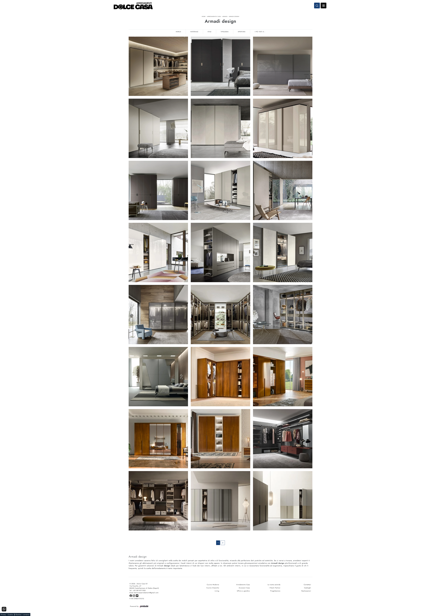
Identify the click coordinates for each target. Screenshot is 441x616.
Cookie (10, 614)
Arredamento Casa (214, 16)
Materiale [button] (194, 32)
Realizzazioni (306, 591)
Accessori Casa (244, 588)
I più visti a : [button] (260, 32)
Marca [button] (178, 32)
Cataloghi (307, 588)
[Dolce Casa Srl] (133, 5)
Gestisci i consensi (23, 614)
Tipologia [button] (225, 32)
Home (204, 16)
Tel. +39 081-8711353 (138, 590)
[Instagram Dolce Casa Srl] (134, 595)
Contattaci (307, 585)
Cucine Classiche (212, 588)
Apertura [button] (241, 32)
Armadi (224, 16)
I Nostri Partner (274, 588)
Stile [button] (209, 32)
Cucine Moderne (213, 585)
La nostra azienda (274, 585)
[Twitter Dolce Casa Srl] (137, 595)
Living (217, 591)
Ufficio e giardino (243, 591)
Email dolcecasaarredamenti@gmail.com (144, 593)
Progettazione (275, 591)
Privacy (3, 614)
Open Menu (323, 5)
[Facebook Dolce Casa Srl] (131, 595)
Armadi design (234, 16)
